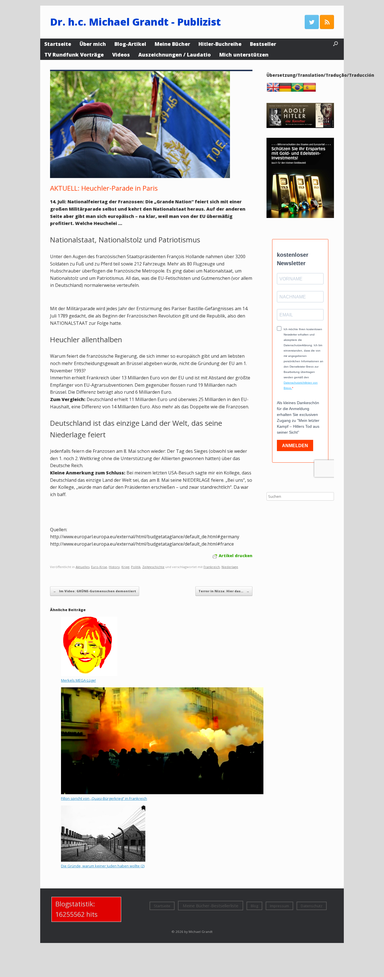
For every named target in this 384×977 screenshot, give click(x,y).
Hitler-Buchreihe (219, 43)
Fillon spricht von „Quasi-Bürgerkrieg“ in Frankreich (104, 798)
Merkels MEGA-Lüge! (78, 680)
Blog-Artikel (130, 43)
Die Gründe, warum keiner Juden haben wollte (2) (102, 865)
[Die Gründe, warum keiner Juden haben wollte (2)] (103, 860)
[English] (274, 90)
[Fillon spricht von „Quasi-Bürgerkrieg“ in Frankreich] (162, 792)
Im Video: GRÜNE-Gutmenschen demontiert (94, 591)
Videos (121, 54)
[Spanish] (311, 90)
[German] (286, 90)
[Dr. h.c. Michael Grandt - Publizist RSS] (327, 22)
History (114, 567)
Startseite (57, 43)
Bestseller (263, 43)
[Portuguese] (298, 90)
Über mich (93, 43)
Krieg (125, 567)
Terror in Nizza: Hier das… (223, 591)
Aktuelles (82, 567)
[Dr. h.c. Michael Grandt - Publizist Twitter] (312, 22)
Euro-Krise (99, 567)
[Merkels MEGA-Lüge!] (89, 674)
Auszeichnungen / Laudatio (174, 54)
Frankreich (212, 567)
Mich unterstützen (243, 54)
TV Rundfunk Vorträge (74, 54)
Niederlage (230, 567)
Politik (136, 567)
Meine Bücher (172, 43)
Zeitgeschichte (153, 567)
